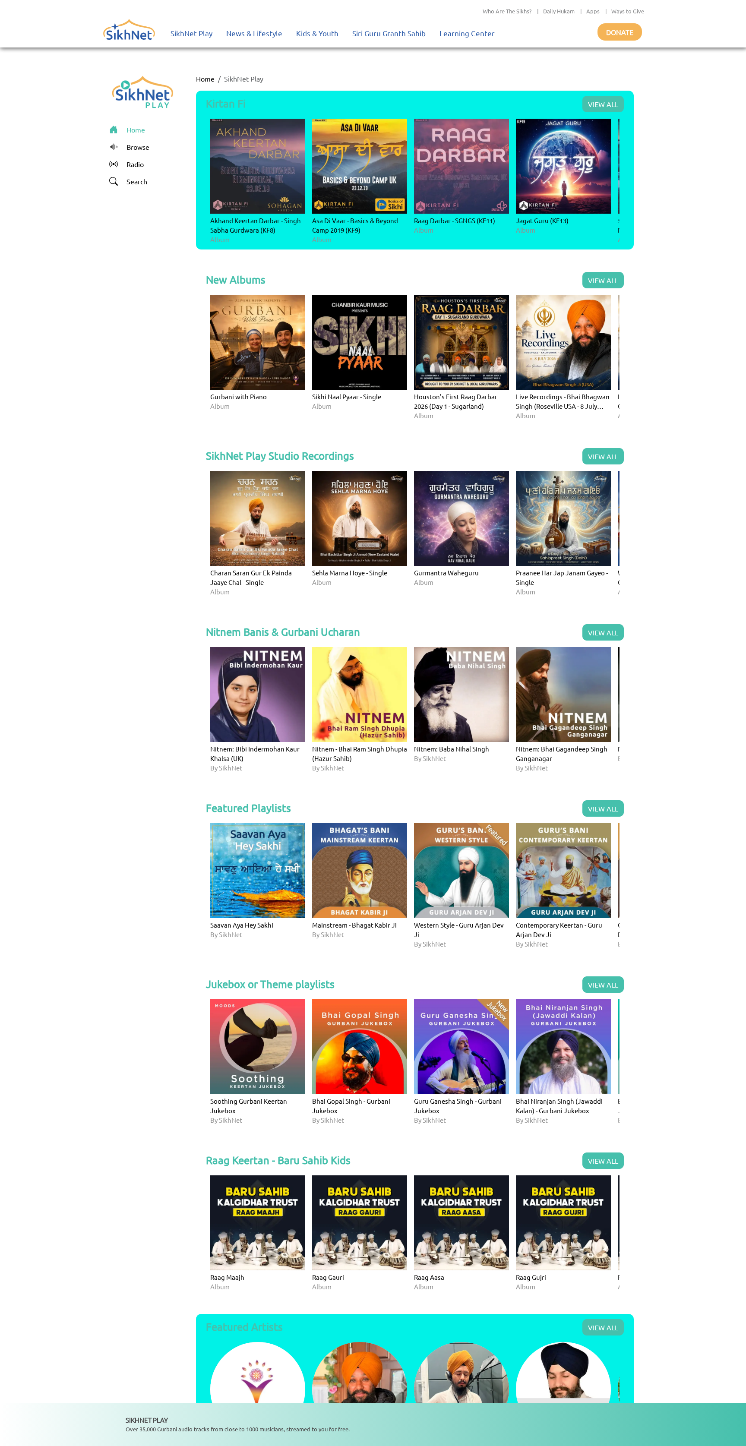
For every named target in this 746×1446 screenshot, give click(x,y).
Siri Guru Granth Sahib (389, 33)
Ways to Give (627, 11)
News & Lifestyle (254, 33)
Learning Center (467, 33)
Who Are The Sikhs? (507, 11)
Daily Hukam (559, 11)
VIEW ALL (603, 104)
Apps (593, 11)
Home (205, 78)
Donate (619, 32)
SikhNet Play (191, 33)
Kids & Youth (317, 33)
